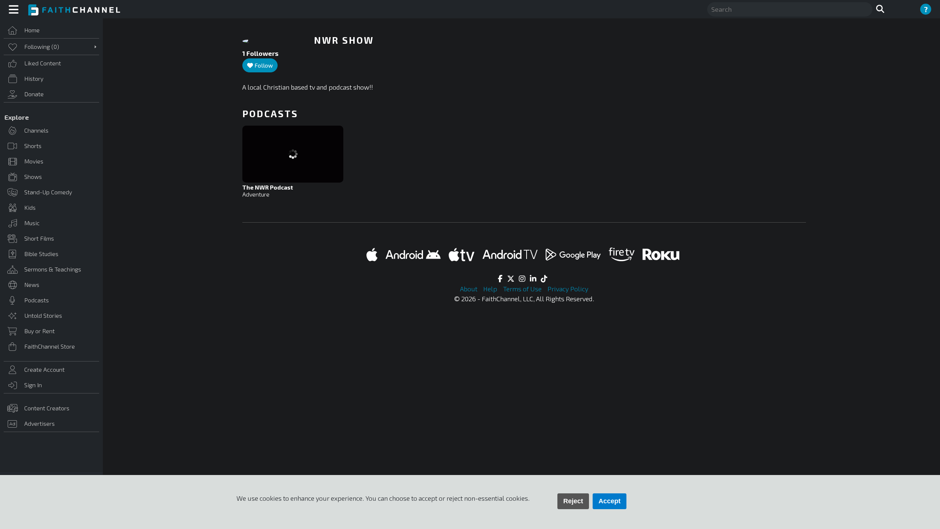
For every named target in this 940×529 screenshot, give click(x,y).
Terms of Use (523, 289)
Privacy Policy (567, 289)
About (469, 289)
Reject (573, 501)
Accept (610, 501)
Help (491, 289)
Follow (263, 65)
